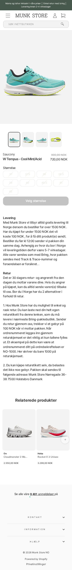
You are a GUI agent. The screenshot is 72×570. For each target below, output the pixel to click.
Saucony (9, 154)
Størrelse (9, 168)
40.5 (44, 182)
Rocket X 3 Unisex (48, 456)
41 (61, 182)
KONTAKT (35, 517)
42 (10, 191)
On (5, 453)
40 (27, 182)
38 (44, 174)
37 (10, 174)
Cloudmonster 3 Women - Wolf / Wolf (16, 456)
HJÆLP (35, 541)
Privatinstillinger (36, 564)
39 (10, 182)
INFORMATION (35, 529)
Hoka (40, 453)
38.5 (61, 174)
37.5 (27, 174)
